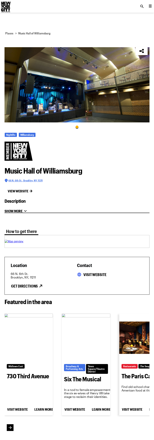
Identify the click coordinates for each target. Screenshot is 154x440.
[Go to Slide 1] (77, 126)
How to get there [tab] (21, 231)
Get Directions (24, 286)
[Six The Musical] (86, 338)
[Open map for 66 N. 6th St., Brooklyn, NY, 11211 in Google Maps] (14, 241)
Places (9, 33)
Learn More (43, 409)
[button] (77, 84)
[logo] (5, 5)
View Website (18, 191)
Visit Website (94, 274)
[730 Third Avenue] (29, 338)
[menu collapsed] (150, 6)
